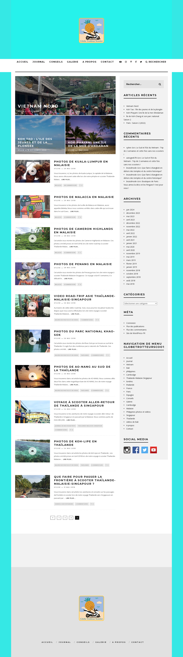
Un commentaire (70, 185)
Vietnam (129, 364)
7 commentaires (87, 320)
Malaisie (58, 185)
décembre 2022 (133, 223)
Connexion (131, 323)
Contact (107, 62)
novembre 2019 (133, 253)
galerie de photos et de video (66, 320)
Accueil (22, 62)
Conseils (56, 62)
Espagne (130, 395)
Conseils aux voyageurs (64, 504)
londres (129, 381)
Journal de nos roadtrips (65, 426)
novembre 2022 (133, 226)
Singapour (130, 415)
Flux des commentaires (136, 329)
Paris (128, 391)
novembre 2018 (133, 270)
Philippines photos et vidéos (138, 412)
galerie (101, 642)
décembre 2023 (133, 213)
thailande (130, 385)
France (129, 388)
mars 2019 (131, 260)
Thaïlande (85, 355)
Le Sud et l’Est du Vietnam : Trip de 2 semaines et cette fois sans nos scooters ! (144, 151)
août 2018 (130, 280)
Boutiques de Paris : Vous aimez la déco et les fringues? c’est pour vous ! (143, 184)
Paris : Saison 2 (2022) (135, 123)
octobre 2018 (132, 273)
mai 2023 (130, 216)
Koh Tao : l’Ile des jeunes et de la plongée (144, 109)
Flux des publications (135, 326)
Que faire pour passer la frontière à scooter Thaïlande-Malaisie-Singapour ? (85, 480)
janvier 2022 (131, 236)
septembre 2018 (133, 277)
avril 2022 (130, 233)
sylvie (57, 169)
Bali (128, 368)
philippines (130, 371)
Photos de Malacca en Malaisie (84, 197)
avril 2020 (130, 250)
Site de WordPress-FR (135, 333)
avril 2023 (130, 219)
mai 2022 (130, 230)
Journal (39, 62)
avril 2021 (130, 240)
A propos (90, 62)
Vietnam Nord (132, 106)
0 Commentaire (70, 217)
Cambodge (131, 374)
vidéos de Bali (132, 422)
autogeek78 (131, 158)
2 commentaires (97, 355)
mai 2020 (130, 246)
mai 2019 (130, 257)
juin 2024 (130, 209)
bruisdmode (131, 168)
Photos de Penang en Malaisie (83, 264)
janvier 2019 (131, 267)
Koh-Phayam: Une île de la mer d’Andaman (144, 112)
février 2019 (131, 263)
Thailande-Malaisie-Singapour (90, 426)
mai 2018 (130, 284)
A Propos (119, 642)
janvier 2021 (131, 243)
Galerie (72, 62)
